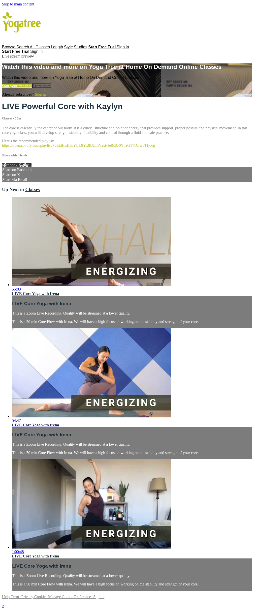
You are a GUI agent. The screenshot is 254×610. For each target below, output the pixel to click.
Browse (9, 47)
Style (68, 47)
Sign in (123, 47)
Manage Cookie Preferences (70, 597)
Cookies (41, 597)
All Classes (40, 47)
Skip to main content (18, 4)
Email (27, 165)
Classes (7, 118)
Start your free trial (17, 86)
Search (23, 47)
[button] (4, 42)
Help (6, 597)
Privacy (27, 597)
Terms (16, 597)
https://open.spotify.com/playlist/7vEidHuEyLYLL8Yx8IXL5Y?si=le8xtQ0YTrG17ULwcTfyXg (78, 145)
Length (57, 47)
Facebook (10, 165)
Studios (80, 47)
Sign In (36, 51)
